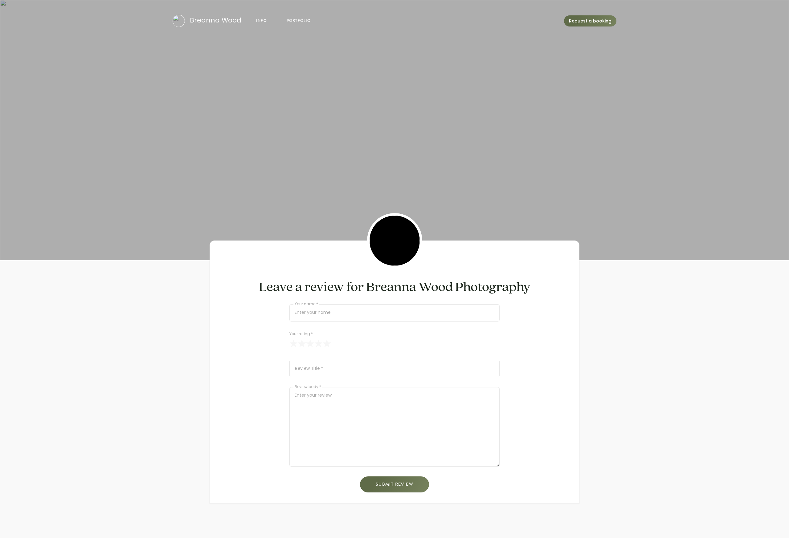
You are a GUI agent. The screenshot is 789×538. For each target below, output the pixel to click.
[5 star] (327, 343)
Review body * (308, 387)
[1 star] (293, 343)
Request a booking (590, 21)
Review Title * (309, 369)
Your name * (306, 304)
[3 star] (310, 343)
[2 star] (302, 343)
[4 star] (318, 343)
